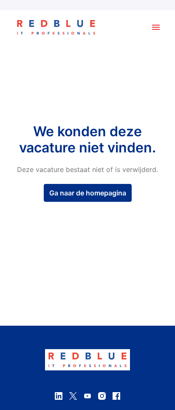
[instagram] (102, 396)
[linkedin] (58, 396)
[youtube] (87, 396)
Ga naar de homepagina (87, 193)
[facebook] (116, 396)
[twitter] (73, 396)
